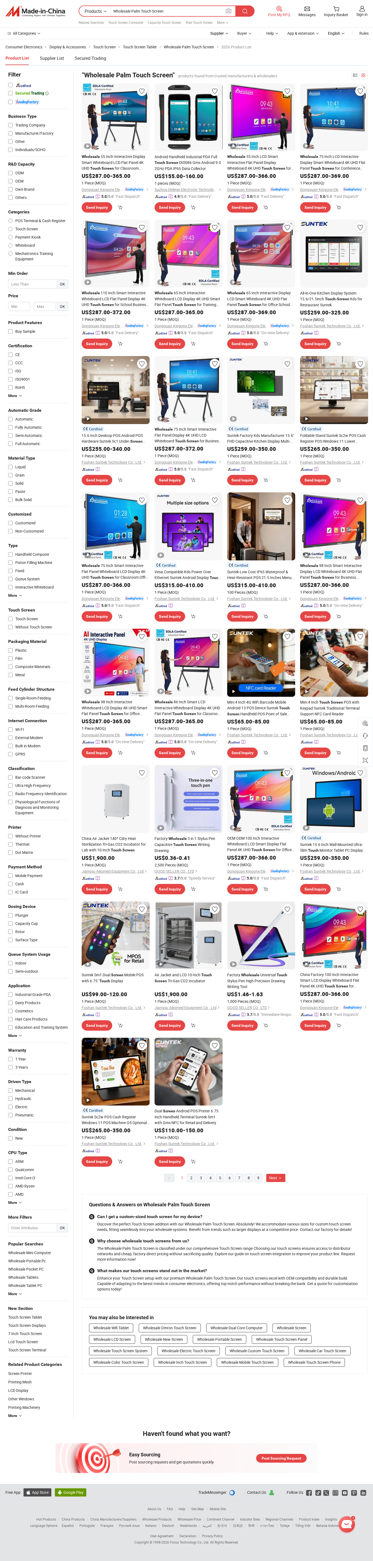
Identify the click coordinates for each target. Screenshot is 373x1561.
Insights (331, 1519)
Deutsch (168, 1525)
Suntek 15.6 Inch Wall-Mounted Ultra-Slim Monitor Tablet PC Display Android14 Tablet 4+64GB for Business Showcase (331, 847)
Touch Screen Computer (125, 22)
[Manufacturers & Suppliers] (35, 11)
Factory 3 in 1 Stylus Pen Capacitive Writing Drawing (185, 844)
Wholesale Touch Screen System (120, 1350)
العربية (207, 1525)
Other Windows (21, 1398)
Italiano (150, 1525)
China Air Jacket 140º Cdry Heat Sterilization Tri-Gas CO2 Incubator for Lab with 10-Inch (114, 844)
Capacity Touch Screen (164, 22)
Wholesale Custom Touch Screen (257, 1350)
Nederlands (188, 1525)
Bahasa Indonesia (329, 1525)
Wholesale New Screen (164, 1339)
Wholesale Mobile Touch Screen (247, 1362)
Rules (364, 33)
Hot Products (46, 1519)
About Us (154, 1509)
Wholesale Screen (291, 1327)
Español (68, 1525)
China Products (73, 1519)
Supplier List (52, 58)
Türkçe (284, 1525)
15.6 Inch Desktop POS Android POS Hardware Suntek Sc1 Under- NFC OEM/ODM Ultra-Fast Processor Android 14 (113, 438)
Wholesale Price (189, 1519)
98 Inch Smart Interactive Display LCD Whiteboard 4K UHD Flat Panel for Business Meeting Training (331, 571)
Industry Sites (250, 1519)
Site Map (197, 1509)
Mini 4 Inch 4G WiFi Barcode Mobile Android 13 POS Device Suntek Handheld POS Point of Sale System (258, 708)
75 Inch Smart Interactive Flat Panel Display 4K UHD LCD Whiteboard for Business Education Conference (188, 435)
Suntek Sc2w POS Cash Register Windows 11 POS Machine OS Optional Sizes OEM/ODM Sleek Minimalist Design (114, 1119)
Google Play (71, 1492)
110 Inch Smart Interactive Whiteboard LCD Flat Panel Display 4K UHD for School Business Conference (115, 299)
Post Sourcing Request (281, 1458)
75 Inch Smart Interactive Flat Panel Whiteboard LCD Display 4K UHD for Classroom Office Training (115, 571)
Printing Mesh (20, 1381)
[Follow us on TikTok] (318, 1492)
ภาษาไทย (267, 1525)
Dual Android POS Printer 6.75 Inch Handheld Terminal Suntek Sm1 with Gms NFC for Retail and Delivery (186, 1116)
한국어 (222, 1525)
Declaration (187, 1536)
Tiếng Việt (302, 1525)
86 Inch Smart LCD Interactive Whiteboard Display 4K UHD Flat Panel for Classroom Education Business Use (188, 708)
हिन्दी (251, 1525)
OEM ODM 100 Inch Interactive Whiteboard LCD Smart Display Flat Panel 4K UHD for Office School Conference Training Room (259, 844)
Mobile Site (218, 1509)
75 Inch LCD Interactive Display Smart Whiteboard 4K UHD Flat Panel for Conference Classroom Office (332, 162)
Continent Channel (220, 1519)
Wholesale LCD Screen (112, 1339)
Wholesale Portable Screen (219, 1339)
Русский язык (129, 1525)
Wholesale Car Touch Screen (322, 1350)
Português (87, 1525)
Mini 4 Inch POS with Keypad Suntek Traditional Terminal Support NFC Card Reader (330, 707)
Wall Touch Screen (199, 22)
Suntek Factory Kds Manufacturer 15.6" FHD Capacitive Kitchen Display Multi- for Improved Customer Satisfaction (260, 438)
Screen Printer (20, 1373)
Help (270, 33)
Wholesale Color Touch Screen (118, 1362)
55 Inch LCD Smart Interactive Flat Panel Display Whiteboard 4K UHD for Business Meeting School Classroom (259, 162)
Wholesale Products (157, 1519)
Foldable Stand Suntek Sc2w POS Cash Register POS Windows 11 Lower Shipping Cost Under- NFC (333, 438)
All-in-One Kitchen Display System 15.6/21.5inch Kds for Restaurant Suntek (331, 298)
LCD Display (18, 1390)
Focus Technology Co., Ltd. (190, 1542)
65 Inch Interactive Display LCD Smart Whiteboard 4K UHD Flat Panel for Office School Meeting (259, 299)
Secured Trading (90, 58)
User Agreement (162, 1536)
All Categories (24, 33)
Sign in (362, 14)
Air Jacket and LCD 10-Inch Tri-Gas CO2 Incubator (183, 977)
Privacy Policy (212, 1536)
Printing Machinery (24, 1407)
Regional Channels (279, 1519)
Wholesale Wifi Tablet (111, 1327)
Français (106, 1525)
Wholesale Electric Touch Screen (188, 1350)
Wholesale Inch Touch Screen (182, 1362)
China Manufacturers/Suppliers (113, 1519)
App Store (37, 1492)
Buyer (242, 33)
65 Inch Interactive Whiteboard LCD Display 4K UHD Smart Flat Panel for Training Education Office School (187, 299)
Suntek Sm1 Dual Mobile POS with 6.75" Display (113, 977)
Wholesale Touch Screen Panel (281, 1339)
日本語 (238, 1525)
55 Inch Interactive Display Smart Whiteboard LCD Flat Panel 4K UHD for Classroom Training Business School (113, 162)
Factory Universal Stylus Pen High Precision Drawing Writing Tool (257, 980)
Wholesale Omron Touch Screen (169, 1327)
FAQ (170, 1509)
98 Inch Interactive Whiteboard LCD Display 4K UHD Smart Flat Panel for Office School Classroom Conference (114, 708)
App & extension (301, 33)
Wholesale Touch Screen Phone (314, 1362)
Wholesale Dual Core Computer (237, 1327)
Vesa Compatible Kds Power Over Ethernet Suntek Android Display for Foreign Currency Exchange (187, 575)
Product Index (309, 1519)
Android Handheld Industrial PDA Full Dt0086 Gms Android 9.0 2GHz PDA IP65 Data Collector (188, 162)
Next (273, 1177)
